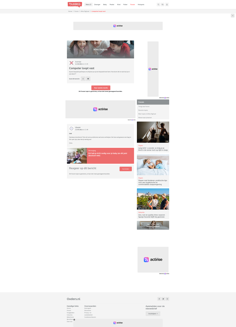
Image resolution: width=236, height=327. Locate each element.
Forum (132, 4)
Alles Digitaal (85, 11)
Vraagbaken (70, 313)
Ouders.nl (73, 299)
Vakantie (141, 212)
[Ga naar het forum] (162, 4)
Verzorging (92, 150)
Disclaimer (87, 310)
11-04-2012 (78, 64)
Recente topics (143, 110)
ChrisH (77, 127)
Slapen (140, 145)
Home (70, 11)
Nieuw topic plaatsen (145, 117)
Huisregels (87, 308)
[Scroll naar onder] (233, 15)
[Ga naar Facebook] (159, 299)
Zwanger (97, 4)
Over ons (69, 321)
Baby (105, 4)
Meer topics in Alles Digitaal (147, 114)
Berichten (70, 319)
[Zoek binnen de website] (158, 4)
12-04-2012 (78, 129)
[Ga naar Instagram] (167, 299)
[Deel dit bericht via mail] (88, 78)
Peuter (112, 4)
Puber (125, 4)
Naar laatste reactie (101, 88)
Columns (69, 315)
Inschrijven (152, 314)
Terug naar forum (143, 106)
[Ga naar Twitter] (163, 299)
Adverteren (70, 317)
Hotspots (141, 4)
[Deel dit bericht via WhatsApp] (83, 78)
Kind (118, 4)
